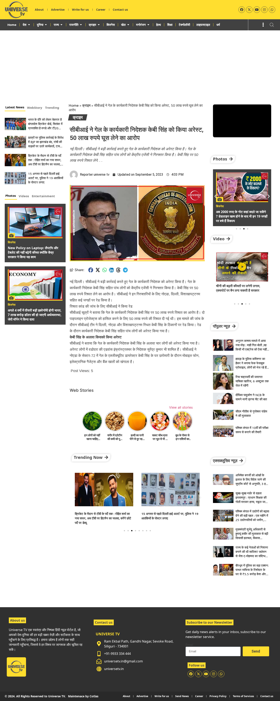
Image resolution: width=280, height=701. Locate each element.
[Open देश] (29, 24)
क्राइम (86, 105)
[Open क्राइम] (98, 24)
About (39, 9)
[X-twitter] (249, 9)
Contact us (120, 9)
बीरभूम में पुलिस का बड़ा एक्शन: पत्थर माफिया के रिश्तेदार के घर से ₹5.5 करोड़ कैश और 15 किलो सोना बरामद (252, 571)
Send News (182, 696)
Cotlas (94, 696)
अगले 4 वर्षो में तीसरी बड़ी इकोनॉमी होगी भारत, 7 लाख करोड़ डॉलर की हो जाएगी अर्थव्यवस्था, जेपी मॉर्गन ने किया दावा (34, 315)
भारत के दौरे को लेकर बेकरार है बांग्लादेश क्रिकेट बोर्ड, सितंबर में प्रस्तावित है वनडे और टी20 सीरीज (45, 125)
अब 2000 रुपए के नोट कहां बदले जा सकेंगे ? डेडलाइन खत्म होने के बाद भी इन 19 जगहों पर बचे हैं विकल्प (241, 216)
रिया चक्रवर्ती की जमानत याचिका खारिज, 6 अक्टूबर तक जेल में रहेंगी (252, 381)
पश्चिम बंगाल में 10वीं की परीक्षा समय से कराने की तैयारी (252, 430)
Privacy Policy (218, 696)
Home (74, 105)
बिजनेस (11, 242)
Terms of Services (243, 696)
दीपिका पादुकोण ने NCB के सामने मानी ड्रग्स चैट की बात (251, 397)
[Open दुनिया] (45, 24)
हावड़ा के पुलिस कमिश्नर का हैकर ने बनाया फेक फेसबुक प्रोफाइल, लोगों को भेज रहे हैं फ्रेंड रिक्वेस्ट (251, 365)
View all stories (181, 407)
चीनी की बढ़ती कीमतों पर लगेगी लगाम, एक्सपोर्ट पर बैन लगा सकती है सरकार (238, 288)
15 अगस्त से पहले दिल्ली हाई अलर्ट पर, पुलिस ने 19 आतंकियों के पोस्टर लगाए (45, 178)
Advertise (58, 9)
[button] (90, 270)
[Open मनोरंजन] (148, 24)
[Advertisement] (140, 61)
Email (189, 645)
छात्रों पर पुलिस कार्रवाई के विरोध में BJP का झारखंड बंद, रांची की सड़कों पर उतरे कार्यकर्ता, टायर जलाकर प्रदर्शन (46, 143)
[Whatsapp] (272, 9)
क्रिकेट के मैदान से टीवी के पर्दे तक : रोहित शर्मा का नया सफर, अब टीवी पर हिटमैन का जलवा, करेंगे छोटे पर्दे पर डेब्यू (44, 162)
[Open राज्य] (61, 24)
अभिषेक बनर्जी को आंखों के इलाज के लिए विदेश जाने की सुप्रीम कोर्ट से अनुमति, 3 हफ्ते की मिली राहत (252, 481)
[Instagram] (264, 9)
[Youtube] (257, 9)
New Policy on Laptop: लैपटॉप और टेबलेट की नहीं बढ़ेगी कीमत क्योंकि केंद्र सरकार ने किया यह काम (33, 252)
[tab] (15, 107)
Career (100, 9)
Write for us (80, 9)
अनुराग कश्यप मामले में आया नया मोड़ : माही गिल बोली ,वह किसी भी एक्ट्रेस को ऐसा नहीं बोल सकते (251, 347)
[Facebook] (241, 9)
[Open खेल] (128, 24)
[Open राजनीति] (80, 24)
